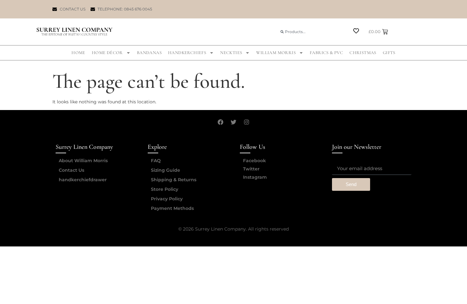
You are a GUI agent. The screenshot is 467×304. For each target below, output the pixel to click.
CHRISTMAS (362, 52)
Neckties (231, 52)
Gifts (389, 52)
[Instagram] (246, 122)
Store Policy (164, 189)
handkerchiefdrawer (83, 180)
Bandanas (149, 52)
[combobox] (311, 31)
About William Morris (83, 160)
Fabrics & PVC (326, 52)
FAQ (156, 160)
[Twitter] (233, 122)
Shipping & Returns (173, 180)
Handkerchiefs (187, 52)
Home (78, 52)
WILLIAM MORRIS (276, 52)
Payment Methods (172, 208)
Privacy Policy (167, 199)
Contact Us (71, 170)
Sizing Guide (165, 170)
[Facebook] (220, 122)
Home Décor (107, 52)
